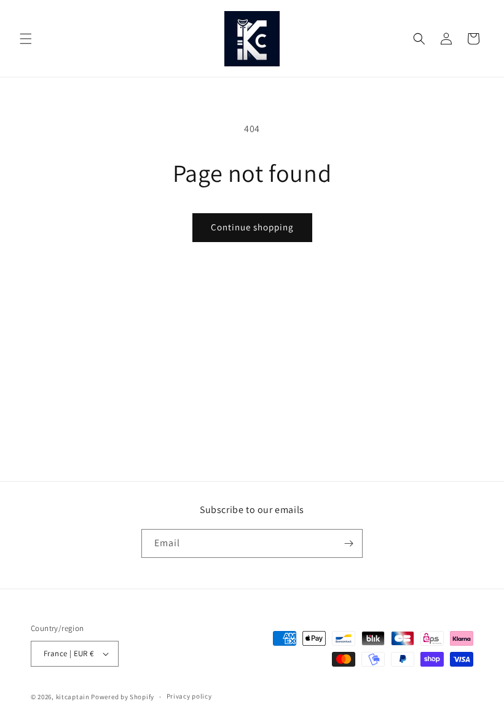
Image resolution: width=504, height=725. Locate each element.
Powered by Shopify (122, 696)
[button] (25, 38)
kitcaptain (73, 696)
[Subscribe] (348, 543)
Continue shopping (252, 227)
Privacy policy (189, 696)
